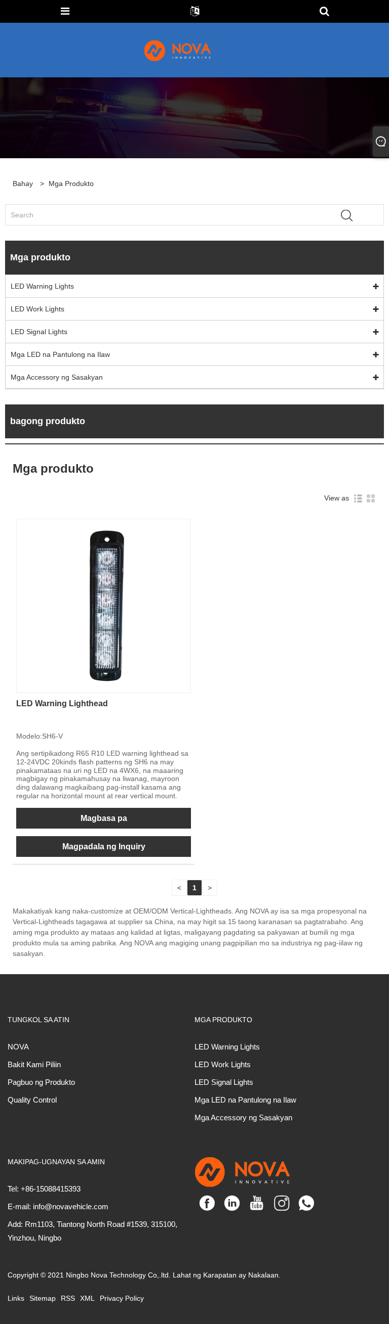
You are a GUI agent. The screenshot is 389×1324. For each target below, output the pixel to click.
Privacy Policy (122, 1298)
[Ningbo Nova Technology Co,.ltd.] (189, 50)
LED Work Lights (37, 309)
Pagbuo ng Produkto (41, 1082)
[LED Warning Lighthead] (103, 605)
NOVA (18, 1046)
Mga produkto (71, 183)
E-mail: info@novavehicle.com (58, 1206)
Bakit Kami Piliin (34, 1064)
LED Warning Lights (42, 286)
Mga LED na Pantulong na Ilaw (60, 354)
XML (87, 1298)
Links (16, 1298)
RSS (68, 1298)
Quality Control (32, 1099)
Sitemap (42, 1298)
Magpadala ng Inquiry (103, 846)
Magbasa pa (104, 818)
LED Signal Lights (39, 332)
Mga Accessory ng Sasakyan (57, 377)
